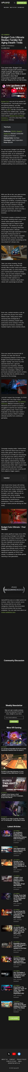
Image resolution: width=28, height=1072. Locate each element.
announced (4, 120)
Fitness (16, 846)
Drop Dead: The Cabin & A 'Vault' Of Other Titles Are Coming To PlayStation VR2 (20, 990)
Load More (14, 1018)
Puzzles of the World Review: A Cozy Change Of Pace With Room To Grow (12, 772)
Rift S (9, 109)
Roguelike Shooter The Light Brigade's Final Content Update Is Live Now (20, 946)
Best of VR (13, 7)
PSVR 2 (13, 131)
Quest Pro (7, 133)
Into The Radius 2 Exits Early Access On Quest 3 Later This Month (20, 975)
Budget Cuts (5, 101)
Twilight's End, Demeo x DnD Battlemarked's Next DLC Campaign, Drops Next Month (12, 795)
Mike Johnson (18, 840)
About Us (5, 1059)
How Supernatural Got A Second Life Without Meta (20, 850)
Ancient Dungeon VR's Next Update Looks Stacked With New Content (20, 960)
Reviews (6, 7)
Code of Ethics (11, 1061)
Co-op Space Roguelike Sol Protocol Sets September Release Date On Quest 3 (13, 749)
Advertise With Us (14, 1063)
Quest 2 (19, 131)
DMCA (20, 1061)
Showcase (21, 7)
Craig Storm (17, 853)
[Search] (14, 3)
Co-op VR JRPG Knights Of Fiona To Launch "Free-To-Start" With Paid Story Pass (20, 930)
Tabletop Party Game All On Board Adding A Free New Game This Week (20, 1005)
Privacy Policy (21, 1059)
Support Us (22, 2)
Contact (12, 1059)
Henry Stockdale (7, 45)
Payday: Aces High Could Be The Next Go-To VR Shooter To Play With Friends (13, 819)
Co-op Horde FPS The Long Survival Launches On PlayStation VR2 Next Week (19, 914)
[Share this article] (25, 47)
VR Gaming (5, 35)
